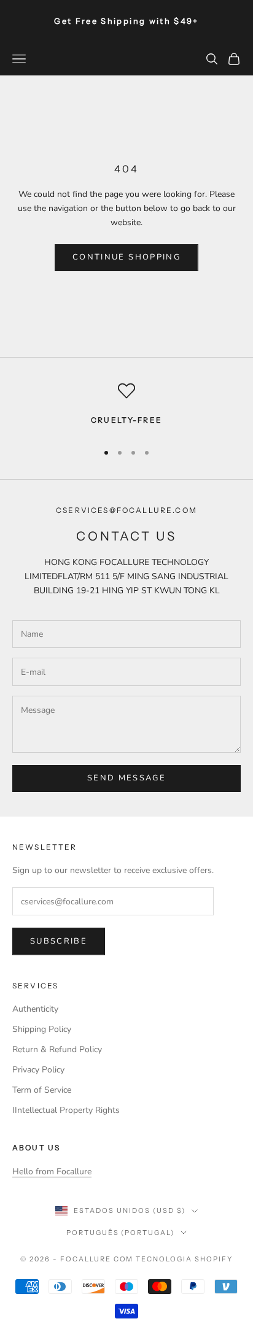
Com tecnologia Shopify (173, 1259)
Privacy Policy (38, 1070)
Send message (126, 777)
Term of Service (41, 1090)
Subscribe (58, 941)
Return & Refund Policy (57, 1049)
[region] (126, 406)
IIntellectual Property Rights (66, 1110)
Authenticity (35, 1009)
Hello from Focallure (51, 1171)
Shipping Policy (41, 1029)
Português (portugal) (120, 1232)
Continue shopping (126, 257)
